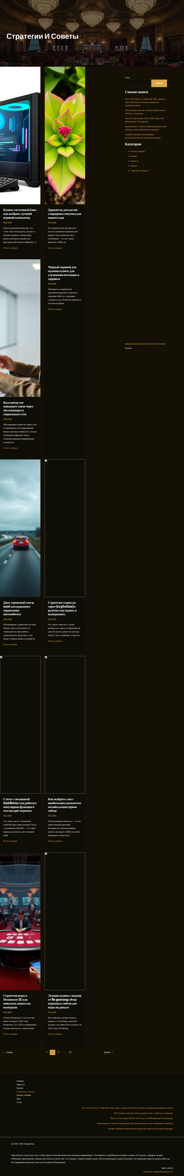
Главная (20, 1081)
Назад (8, 1052)
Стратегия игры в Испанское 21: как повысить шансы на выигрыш (16, 1001)
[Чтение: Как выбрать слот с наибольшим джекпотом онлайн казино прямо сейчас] (65, 792)
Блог (19, 1098)
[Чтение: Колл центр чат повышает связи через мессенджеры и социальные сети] (20, 396)
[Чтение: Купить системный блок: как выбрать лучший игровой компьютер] (20, 203)
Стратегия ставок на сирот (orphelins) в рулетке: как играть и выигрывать (62, 608)
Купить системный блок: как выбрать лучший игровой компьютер (20, 214)
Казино (133, 156)
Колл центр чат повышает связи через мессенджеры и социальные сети (18, 408)
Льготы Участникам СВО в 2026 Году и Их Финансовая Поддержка (141, 1118)
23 (70, 1052)
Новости (134, 161)
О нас (19, 1102)
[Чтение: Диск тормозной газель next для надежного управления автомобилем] (20, 596)
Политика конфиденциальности (158, 1171)
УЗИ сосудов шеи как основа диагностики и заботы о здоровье (143, 1113)
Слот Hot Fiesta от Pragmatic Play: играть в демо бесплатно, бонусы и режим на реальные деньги (145, 102)
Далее (108, 1052)
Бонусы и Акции (137, 151)
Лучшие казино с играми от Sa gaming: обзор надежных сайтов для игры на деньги (64, 1001)
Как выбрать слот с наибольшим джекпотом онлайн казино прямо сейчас (64, 805)
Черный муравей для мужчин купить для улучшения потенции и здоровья (63, 273)
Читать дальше (10, 248)
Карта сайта (167, 1168)
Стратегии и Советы (139, 170)
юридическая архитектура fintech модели (144, 343)
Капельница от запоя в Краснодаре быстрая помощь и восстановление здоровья (135, 1123)
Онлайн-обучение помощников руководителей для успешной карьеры (140, 1128)
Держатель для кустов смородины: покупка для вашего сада (64, 214)
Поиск (127, 77)
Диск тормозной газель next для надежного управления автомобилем (18, 608)
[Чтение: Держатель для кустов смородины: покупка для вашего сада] (65, 203)
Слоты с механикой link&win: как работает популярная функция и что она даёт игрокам (20, 805)
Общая (133, 165)
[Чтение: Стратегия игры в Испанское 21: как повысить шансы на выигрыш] (20, 989)
